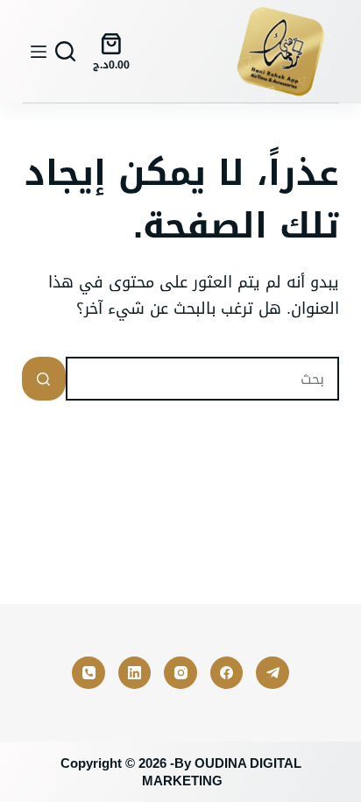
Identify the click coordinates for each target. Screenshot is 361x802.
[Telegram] (272, 673)
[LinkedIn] (135, 673)
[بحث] (65, 51)
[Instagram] (180, 673)
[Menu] (38, 52)
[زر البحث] (44, 379)
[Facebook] (227, 673)
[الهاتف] (88, 673)
